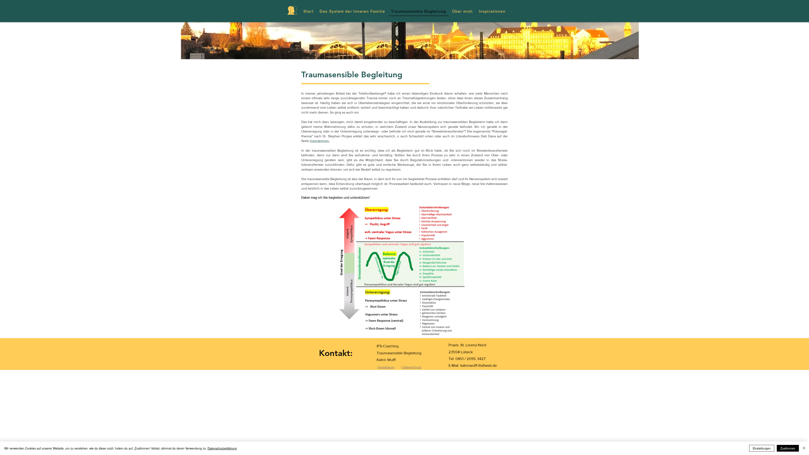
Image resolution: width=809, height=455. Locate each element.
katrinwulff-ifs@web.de (478, 365)
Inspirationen (319, 141)
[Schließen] (803, 448)
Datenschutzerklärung (222, 448)
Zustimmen (787, 448)
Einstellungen (762, 448)
